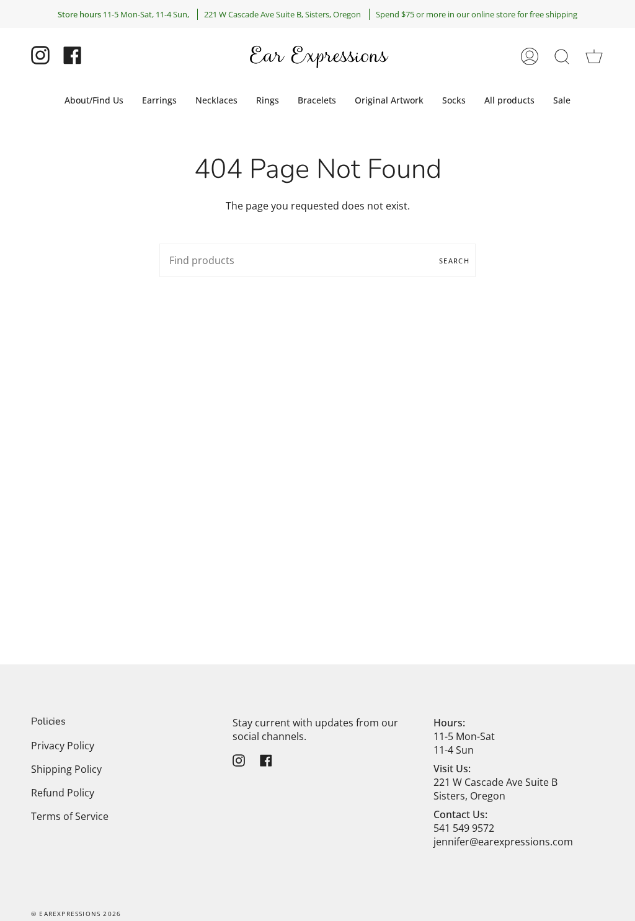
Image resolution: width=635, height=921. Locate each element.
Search (454, 260)
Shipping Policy (66, 769)
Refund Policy (62, 793)
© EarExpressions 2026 (76, 913)
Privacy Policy (62, 745)
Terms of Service (70, 816)
